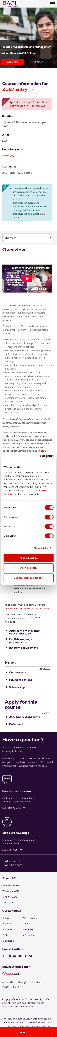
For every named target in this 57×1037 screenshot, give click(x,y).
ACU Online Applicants (24, 716)
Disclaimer (36, 982)
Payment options (20, 679)
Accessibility (8, 982)
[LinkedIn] (14, 956)
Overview (10, 238)
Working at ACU (10, 890)
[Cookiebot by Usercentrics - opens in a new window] (41, 457)
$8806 (8, 155)
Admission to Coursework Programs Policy (27, 608)
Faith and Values (10, 885)
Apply (23, 1032)
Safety (16, 986)
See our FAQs (9, 849)
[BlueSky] (30, 956)
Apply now (12, 61)
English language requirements (20, 640)
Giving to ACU (9, 896)
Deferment (16, 724)
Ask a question (12, 861)
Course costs (17, 672)
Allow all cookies (29, 558)
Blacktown (7, 923)
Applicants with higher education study (24, 632)
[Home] (15, 7)
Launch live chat (11, 807)
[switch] (49, 517)
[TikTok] (25, 956)
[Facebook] (3, 956)
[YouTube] (20, 956)
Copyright (22, 982)
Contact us (8, 902)
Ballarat (6, 917)
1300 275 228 (16, 865)
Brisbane (7, 929)
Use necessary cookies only (28, 578)
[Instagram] (9, 956)
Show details (41, 548)
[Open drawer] (52, 1032)
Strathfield (28, 929)
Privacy (5, 986)
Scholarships (17, 687)
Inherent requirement (23, 647)
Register (38, 61)
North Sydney (30, 917)
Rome (26, 923)
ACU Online (29, 935)
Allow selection (28, 567)
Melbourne (8, 940)
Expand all (45, 668)
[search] (47, 3)
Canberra (7, 935)
